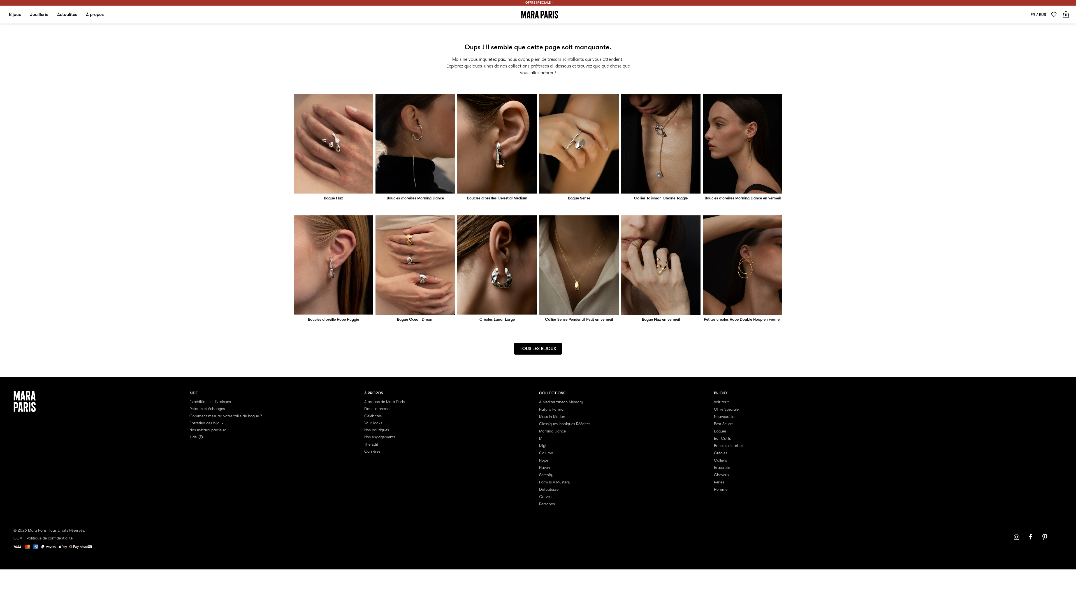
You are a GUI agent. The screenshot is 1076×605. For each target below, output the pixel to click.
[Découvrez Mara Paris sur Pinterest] (1045, 537)
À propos (95, 14)
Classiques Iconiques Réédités (564, 424)
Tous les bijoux (538, 348)
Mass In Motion (552, 416)
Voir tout (721, 402)
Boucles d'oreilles (728, 445)
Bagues (720, 431)
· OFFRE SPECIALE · (538, 2)
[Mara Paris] (540, 15)
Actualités (67, 14)
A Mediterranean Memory (561, 402)
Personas (547, 504)
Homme (720, 489)
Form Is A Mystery (554, 482)
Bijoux (15, 14)
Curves (545, 496)
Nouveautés (724, 416)
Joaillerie (39, 14)
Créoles (720, 453)
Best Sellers (723, 424)
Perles (719, 482)
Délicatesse (548, 489)
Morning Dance (552, 431)
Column (546, 453)
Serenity (546, 475)
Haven (544, 467)
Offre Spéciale (726, 409)
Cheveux (721, 475)
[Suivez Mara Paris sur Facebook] (1032, 537)
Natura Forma (551, 409)
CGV (17, 538)
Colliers (720, 460)
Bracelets (722, 467)
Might (544, 445)
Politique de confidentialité (50, 538)
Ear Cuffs (722, 438)
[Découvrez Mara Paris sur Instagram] (1016, 537)
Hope (543, 460)
